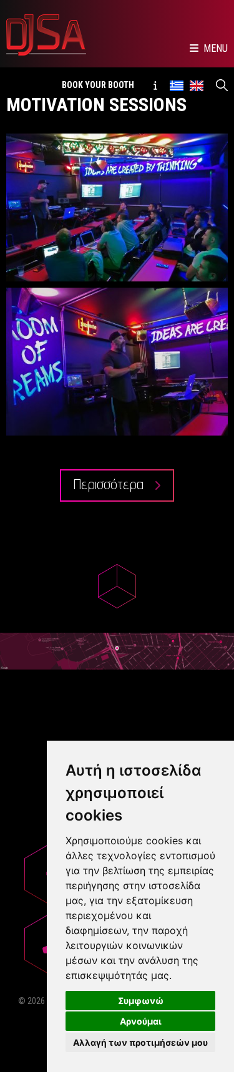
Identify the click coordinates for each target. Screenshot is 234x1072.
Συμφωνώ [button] (140, 1000)
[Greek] (176, 85)
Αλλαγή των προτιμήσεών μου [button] (140, 1042)
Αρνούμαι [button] (141, 1021)
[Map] (117, 651)
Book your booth (98, 85)
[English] (196, 85)
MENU (215, 48)
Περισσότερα (111, 484)
